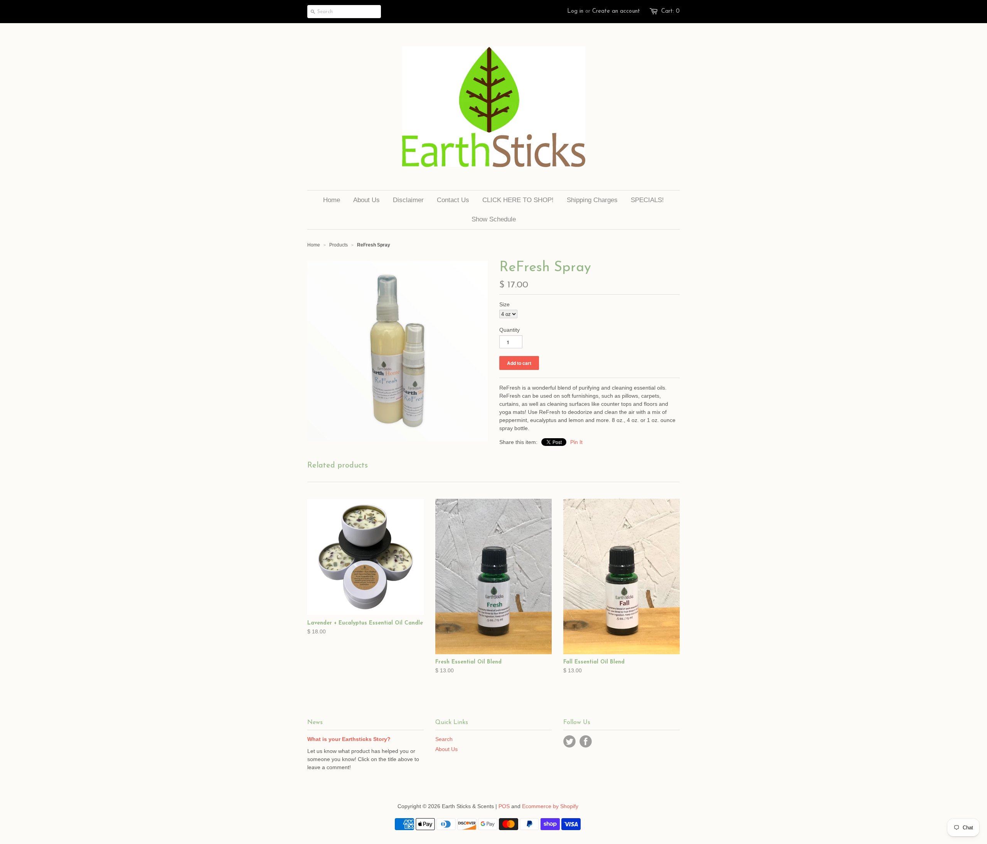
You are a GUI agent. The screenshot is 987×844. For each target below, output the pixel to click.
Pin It (576, 442)
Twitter (569, 741)
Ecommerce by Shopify (550, 806)
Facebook (585, 741)
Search (444, 739)
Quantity (509, 330)
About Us (446, 749)
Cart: (670, 11)
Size (504, 304)
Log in (575, 11)
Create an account (616, 11)
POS (504, 806)
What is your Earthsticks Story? (349, 739)
